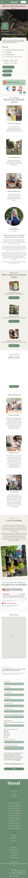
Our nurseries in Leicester (14, 813)
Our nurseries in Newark (14, 823)
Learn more (14, 8)
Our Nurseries (14, 796)
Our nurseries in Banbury (14, 808)
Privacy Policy (14, 847)
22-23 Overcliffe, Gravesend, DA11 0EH (14, 49)
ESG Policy (14, 855)
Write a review (5, 605)
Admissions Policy (14, 857)
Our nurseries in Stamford (14, 828)
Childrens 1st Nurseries (14, 803)
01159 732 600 (15, 876)
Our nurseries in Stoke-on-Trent (14, 815)
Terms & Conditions (14, 850)
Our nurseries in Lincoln (14, 820)
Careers (14, 793)
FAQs (14, 840)
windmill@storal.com (10, 54)
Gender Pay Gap (14, 852)
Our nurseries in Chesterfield (14, 818)
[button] (2, 2)
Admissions (14, 835)
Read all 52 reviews (13, 605)
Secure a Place (14, 837)
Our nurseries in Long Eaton (14, 825)
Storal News (14, 791)
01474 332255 (8, 52)
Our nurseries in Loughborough (14, 805)
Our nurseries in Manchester (14, 810)
